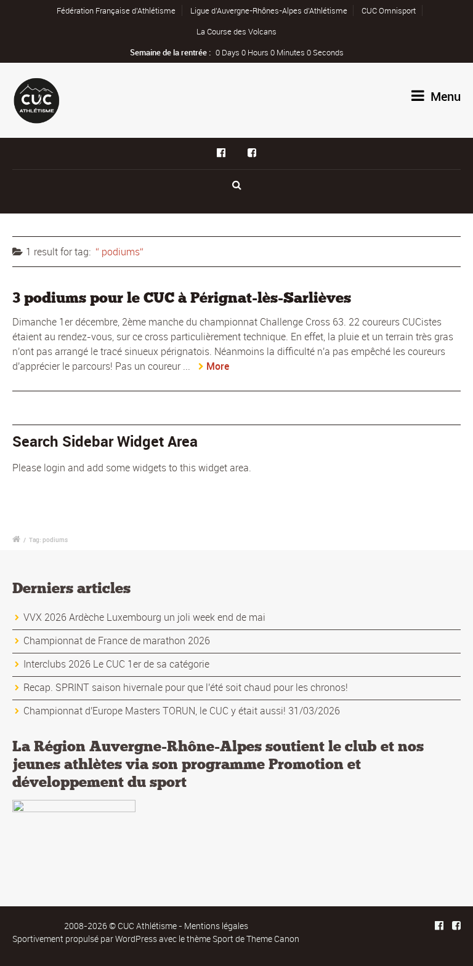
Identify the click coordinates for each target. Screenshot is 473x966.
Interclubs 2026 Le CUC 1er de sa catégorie (116, 664)
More (217, 366)
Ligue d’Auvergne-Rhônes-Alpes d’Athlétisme (268, 10)
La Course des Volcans (236, 31)
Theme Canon (272, 938)
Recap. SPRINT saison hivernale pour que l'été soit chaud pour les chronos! (185, 687)
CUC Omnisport (389, 10)
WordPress (136, 938)
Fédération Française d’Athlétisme (116, 10)
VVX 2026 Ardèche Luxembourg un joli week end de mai (144, 617)
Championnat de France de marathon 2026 (116, 640)
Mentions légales (216, 926)
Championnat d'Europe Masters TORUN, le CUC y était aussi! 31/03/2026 (181, 710)
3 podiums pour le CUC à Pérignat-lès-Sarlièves (181, 297)
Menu (444, 96)
